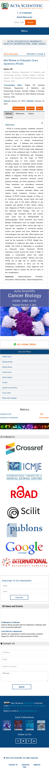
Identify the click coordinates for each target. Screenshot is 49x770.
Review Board (7, 367)
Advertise (25, 764)
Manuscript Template (9, 398)
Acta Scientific (29, 703)
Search (30, 22)
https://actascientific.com (28, 711)
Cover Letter (6, 393)
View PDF (30, 108)
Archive (4, 382)
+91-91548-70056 (26, 344)
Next (46, 312)
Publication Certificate (10, 619)
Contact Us (13, 764)
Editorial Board (7, 362)
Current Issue (7, 372)
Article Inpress (7, 377)
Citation (31, 113)
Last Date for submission (11, 628)
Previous (2, 312)
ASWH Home (6, 357)
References (20, 113)
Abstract (9, 113)
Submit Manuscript (24, 17)
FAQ (24, 767)
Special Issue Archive (9, 388)
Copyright (9, 117)
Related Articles (18, 108)
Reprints (39, 108)
